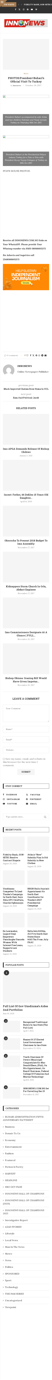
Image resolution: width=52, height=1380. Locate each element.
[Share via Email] (45, 355)
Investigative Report (16, 1220)
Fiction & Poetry (14, 1166)
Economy (10, 1140)
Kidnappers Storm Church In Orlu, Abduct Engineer (26, 588)
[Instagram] (23, 9)
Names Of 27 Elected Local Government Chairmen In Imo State (34, 1042)
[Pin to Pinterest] (36, 355)
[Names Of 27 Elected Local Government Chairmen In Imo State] (11, 1044)
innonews (17, 85)
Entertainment (13, 1146)
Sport (8, 1280)
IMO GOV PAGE (13, 1186)
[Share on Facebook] (30, 355)
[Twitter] (19, 9)
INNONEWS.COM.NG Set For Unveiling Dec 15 (36, 1090)
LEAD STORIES (13, 1226)
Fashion (9, 1153)
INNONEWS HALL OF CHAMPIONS (24, 1193)
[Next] (21, 4)
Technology (11, 1287)
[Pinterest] (27, 9)
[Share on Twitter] (33, 355)
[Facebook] (15, 9)
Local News (11, 1240)
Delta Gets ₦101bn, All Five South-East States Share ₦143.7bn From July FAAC (37, 937)
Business (10, 1126)
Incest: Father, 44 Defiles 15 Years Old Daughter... (26, 496)
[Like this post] (27, 355)
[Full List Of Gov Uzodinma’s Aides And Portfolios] (26, 987)
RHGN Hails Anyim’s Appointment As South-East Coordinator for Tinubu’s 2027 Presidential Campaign (38, 897)
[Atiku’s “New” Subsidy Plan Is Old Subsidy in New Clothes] (38, 844)
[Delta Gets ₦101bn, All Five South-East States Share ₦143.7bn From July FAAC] (38, 920)
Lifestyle (9, 1233)
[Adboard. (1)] (26, 266)
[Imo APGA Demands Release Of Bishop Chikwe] (26, 429)
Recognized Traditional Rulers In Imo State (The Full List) (35, 1025)
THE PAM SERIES (14, 1293)
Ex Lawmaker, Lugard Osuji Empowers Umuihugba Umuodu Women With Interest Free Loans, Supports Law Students (13, 941)
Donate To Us (12, 1133)
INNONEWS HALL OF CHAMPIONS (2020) (23, 1202)
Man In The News (14, 1246)
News (8, 1260)
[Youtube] (32, 9)
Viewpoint (10, 1307)
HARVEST (10, 1173)
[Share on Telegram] (42, 355)
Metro (8, 1253)
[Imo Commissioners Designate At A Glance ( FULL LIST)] (26, 613)
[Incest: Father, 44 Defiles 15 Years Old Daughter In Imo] (26, 475)
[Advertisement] (26, 208)
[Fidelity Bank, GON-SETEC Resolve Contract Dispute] (14, 844)
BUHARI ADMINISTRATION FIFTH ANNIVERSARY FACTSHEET (23, 1118)
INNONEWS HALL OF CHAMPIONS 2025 (23, 1212)
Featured (10, 1160)
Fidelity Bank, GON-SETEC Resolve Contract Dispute (13, 857)
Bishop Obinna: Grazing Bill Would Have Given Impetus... (26, 680)
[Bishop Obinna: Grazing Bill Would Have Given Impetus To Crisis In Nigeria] (26, 658)
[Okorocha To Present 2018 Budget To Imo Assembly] (26, 521)
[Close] (3, 3)
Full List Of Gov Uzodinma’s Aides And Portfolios (25, 1007)
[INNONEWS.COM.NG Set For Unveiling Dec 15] (11, 1093)
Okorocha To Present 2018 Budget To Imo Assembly (26, 542)
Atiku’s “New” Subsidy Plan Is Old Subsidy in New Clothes (37, 859)
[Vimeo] (36, 9)
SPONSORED (12, 1273)
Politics (9, 1266)
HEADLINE (11, 1180)
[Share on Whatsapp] (39, 355)
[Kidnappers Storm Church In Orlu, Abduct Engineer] (26, 567)
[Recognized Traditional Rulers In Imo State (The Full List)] (11, 1026)
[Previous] (18, 4)
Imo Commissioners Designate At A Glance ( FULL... (26, 634)
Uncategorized (13, 1300)
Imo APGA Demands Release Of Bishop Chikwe (26, 450)
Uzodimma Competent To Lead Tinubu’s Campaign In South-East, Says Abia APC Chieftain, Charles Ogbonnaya (13, 895)
